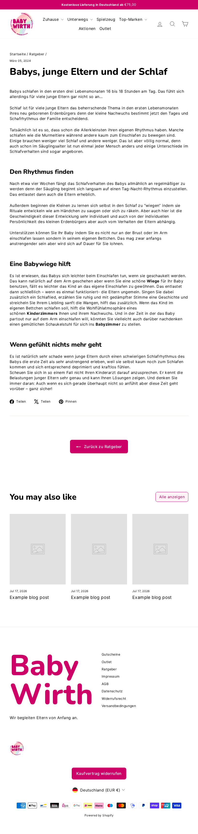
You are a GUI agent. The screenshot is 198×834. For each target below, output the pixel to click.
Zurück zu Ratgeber (102, 446)
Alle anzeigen (172, 496)
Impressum (111, 676)
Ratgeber (36, 54)
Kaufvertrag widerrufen (99, 773)
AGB (105, 684)
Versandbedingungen (119, 706)
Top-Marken (131, 19)
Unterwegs (78, 19)
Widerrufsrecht (114, 699)
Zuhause (51, 19)
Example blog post (29, 597)
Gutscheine (111, 654)
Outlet (105, 28)
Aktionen (87, 28)
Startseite (18, 54)
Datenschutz (112, 691)
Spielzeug (106, 19)
